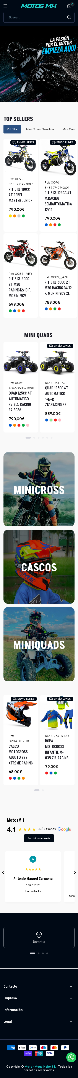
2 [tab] (34, 438)
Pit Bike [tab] (12, 129)
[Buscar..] (69, 17)
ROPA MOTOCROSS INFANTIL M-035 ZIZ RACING (56, 749)
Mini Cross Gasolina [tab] (40, 129)
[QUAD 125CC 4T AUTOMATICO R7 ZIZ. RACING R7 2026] (20, 359)
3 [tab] (38, 438)
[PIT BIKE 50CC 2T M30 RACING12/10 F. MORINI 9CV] (20, 250)
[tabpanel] (39, 228)
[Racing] (19, 216)
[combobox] (39, 17)
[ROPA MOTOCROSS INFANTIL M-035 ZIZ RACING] (57, 712)
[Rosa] (27, 425)
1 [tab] (28, 438)
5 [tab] (47, 438)
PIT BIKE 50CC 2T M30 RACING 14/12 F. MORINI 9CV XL (58, 288)
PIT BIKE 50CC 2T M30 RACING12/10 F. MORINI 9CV (20, 287)
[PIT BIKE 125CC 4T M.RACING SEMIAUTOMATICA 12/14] (58, 157)
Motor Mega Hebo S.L (41, 1066)
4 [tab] (43, 438)
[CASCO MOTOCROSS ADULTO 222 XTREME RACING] (20, 712)
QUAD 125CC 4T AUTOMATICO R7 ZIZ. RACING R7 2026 (20, 402)
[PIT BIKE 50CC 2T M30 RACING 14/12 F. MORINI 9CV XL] (58, 252)
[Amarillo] (10, 216)
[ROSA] (59, 420)
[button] (6, 6)
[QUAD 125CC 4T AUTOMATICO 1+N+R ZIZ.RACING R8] (57, 359)
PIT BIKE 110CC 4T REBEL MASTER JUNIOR (20, 195)
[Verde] (23, 216)
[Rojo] (55, 224)
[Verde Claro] (51, 420)
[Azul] (46, 224)
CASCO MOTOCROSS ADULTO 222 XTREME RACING (21, 755)
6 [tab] (51, 438)
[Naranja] (14, 216)
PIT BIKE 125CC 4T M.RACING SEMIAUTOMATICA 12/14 (58, 201)
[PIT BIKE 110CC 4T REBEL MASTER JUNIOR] (20, 156)
